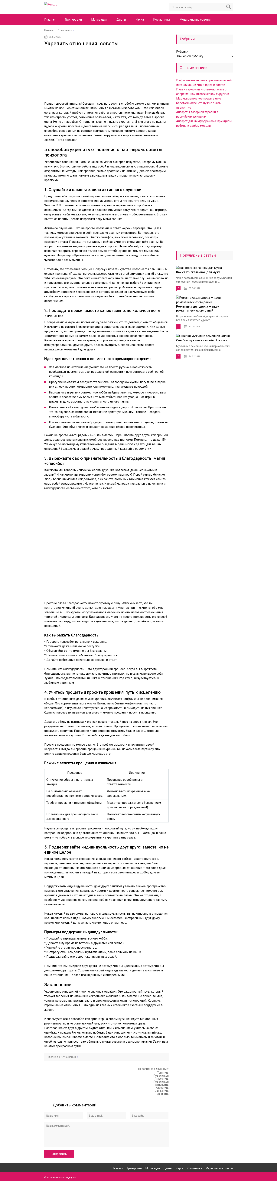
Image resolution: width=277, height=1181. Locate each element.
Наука (139, 19)
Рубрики (182, 51)
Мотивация (99, 19)
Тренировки (73, 19)
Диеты (121, 19)
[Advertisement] (106, 75)
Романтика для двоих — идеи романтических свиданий (197, 308)
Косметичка (161, 19)
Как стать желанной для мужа (198, 272)
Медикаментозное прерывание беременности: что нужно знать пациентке (198, 103)
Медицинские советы (195, 19)
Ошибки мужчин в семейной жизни (201, 340)
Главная (49, 19)
